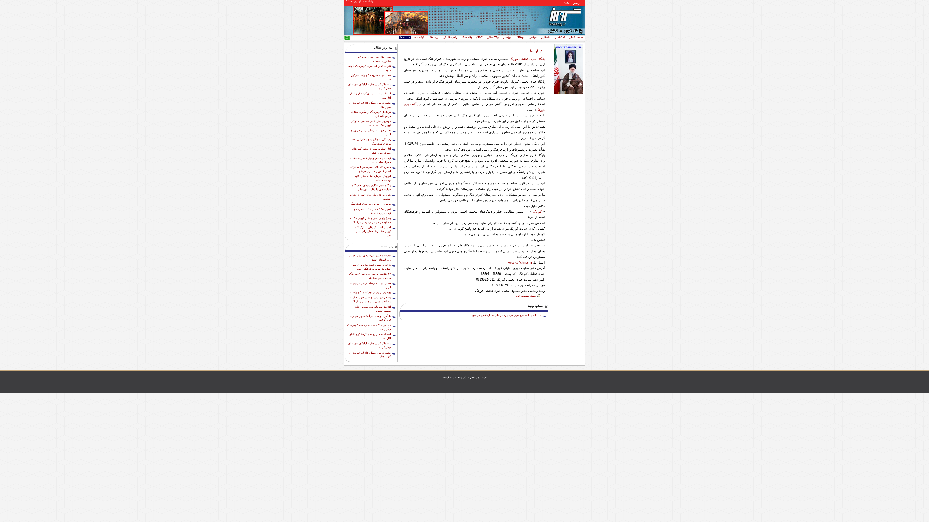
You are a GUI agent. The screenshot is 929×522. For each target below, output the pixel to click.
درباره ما (405, 37)
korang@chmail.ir (520, 262)
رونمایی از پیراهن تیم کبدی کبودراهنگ (370, 203)
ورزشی (507, 37)
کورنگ (537, 211)
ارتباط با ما (420, 37)
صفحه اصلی (576, 37)
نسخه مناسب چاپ (526, 295)
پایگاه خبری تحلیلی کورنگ (527, 59)
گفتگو (479, 37)
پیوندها (434, 37)
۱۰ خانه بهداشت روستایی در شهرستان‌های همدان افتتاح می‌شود (506, 315)
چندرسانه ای (450, 37)
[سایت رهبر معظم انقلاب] (568, 92)
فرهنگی (519, 37)
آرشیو (576, 3)
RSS (566, 3)
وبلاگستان (493, 37)
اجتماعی (560, 37)
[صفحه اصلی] (464, 34)
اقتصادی (546, 37)
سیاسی (533, 37)
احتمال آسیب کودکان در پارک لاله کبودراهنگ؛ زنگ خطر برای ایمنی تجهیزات (373, 231)
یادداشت (467, 37)
